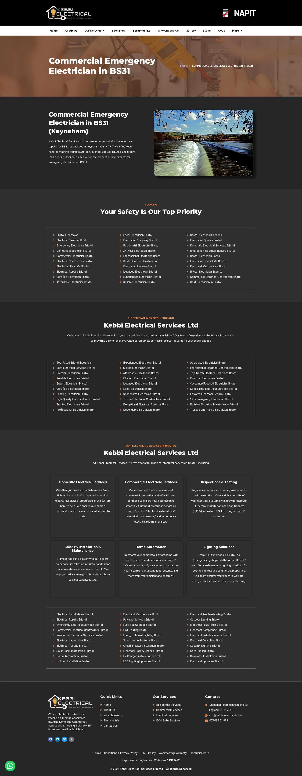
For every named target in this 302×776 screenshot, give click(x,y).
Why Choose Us (168, 31)
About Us (71, 31)
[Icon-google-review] (71, 739)
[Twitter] (64, 739)
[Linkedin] (57, 739)
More (235, 31)
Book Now (118, 31)
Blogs (207, 31)
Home (54, 31)
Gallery (191, 31)
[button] (10, 766)
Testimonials (141, 31)
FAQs (221, 31)
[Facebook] (50, 739)
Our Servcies (93, 31)
